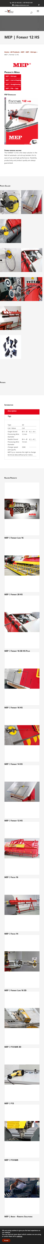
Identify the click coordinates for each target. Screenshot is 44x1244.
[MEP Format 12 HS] (22, 145)
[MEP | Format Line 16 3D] (22, 961)
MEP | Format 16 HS (13, 707)
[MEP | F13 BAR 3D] (22, 1018)
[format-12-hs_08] (10, 330)
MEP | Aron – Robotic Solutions (18, 1216)
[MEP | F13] (22, 1074)
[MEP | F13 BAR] (22, 1131)
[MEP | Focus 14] (22, 905)
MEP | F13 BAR (11, 1160)
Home (6, 52)
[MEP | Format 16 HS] (22, 678)
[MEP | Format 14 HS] (22, 735)
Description (12, 411)
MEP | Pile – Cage (12, 88)
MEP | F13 (9, 1103)
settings (19, 1236)
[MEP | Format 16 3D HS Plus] (22, 622)
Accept (6, 1240)
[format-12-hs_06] (10, 301)
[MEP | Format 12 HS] (22, 791)
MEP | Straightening (13, 84)
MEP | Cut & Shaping (13, 80)
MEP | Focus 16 (11, 877)
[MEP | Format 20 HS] (22, 565)
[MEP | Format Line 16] (22, 509)
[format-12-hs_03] (10, 243)
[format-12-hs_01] (10, 214)
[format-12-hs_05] (31, 272)
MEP (22, 52)
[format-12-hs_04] (10, 272)
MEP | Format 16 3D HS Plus (17, 651)
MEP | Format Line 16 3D (15, 990)
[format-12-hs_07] (31, 301)
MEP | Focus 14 (11, 933)
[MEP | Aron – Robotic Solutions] (22, 1187)
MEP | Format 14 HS (13, 764)
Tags (9, 416)
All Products (14, 52)
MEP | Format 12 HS (13, 820)
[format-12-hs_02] (31, 214)
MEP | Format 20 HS (13, 594)
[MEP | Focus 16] (22, 848)
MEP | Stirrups (11, 76)
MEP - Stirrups (31, 52)
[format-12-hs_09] (10, 359)
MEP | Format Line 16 (13, 537)
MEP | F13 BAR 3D (12, 1046)
